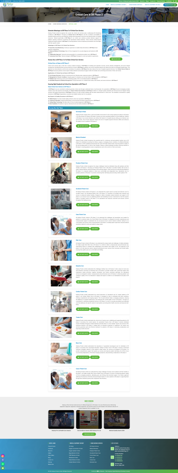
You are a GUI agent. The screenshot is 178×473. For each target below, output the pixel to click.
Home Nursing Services (135, 4)
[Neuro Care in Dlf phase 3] (61, 353)
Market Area (51, 464)
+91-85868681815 (119, 461)
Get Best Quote (83, 126)
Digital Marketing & (117, 471)
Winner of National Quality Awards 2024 (129, 1)
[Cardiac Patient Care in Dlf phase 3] (61, 302)
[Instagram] (176, 1)
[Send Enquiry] (3, 468)
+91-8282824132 (118, 457)
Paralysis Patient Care (82, 163)
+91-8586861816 (118, 459)
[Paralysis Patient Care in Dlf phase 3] (61, 173)
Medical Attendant (81, 137)
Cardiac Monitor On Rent (74, 462)
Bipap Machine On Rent (74, 453)
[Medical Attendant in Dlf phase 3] (61, 147)
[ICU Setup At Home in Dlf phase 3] (61, 122)
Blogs (147, 1)
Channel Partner (161, 1)
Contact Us (152, 1)
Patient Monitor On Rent (74, 459)
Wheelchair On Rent (73, 457)
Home (107, 4)
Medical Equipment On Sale (152, 4)
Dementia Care (80, 266)
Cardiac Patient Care (81, 291)
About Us (142, 1)
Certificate (169, 1)
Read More (95, 126)
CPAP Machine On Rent (74, 455)
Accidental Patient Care (82, 188)
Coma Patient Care (81, 214)
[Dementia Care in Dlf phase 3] (61, 276)
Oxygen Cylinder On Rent (74, 450)
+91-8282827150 (7, 1)
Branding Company (125, 471)
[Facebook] (173, 1)
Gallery (49, 453)
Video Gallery (51, 455)
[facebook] (3, 460)
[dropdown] (126, 5)
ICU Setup (71, 446)
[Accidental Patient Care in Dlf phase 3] (61, 199)
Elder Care (78, 240)
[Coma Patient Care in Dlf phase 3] (61, 224)
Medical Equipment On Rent (118, 4)
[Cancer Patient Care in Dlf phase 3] (61, 379)
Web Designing (108, 471)
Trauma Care (79, 317)
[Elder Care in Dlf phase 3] (61, 250)
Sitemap (50, 462)
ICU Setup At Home (81, 111)
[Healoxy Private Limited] (8, 4)
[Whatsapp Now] (3, 464)
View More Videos (89, 434)
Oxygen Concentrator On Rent (76, 448)
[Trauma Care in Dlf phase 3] (61, 327)
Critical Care (92, 459)
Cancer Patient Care (81, 368)
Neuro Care (79, 343)
